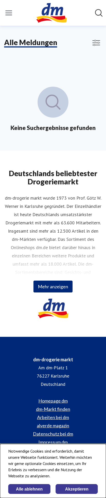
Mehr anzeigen (53, 286)
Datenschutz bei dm (53, 434)
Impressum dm (53, 442)
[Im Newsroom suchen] (99, 13)
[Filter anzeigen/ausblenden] (96, 42)
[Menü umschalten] (8, 13)
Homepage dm (53, 401)
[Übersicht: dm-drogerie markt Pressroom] (51, 13)
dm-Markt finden (53, 409)
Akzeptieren (77, 489)
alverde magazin (53, 425)
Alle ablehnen (29, 489)
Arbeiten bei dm (53, 417)
